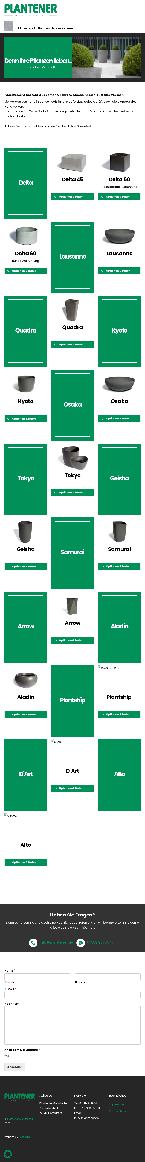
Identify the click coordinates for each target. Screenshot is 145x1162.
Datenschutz (117, 1111)
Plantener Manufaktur (20, 1119)
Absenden (15, 1067)
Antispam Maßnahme (22, 1050)
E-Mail (10, 989)
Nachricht (12, 1004)
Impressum (116, 1104)
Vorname (9, 982)
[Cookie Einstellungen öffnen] (8, 1157)
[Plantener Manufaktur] (30, 15)
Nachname (81, 982)
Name (9, 971)
